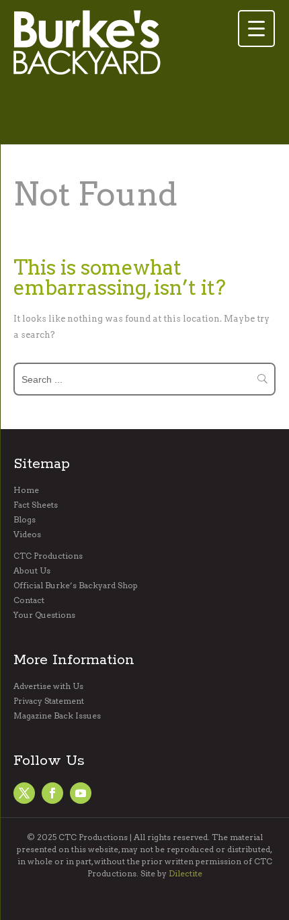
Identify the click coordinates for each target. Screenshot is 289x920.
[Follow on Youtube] (80, 793)
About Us (31, 571)
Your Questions (44, 615)
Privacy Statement (48, 701)
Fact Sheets (35, 505)
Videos (27, 534)
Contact (28, 600)
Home (26, 490)
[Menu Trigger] (256, 28)
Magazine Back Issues (57, 716)
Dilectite (185, 873)
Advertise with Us (48, 686)
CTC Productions (48, 556)
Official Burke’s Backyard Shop (75, 585)
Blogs (24, 519)
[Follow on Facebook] (24, 793)
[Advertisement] (121, 115)
